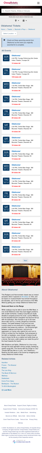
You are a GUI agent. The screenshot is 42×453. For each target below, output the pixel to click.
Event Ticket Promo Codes (11, 419)
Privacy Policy (33, 419)
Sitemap (20, 423)
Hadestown (5, 378)
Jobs (18, 412)
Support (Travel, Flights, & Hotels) (27, 405)
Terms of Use (24, 419)
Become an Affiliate (11, 416)
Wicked (4, 368)
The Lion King (6, 370)
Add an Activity (30, 416)
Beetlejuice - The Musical (10, 383)
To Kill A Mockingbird (9, 386)
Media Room (24, 412)
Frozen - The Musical (9, 365)
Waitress (4, 376)
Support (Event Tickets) (10, 409)
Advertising (33, 412)
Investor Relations (10, 412)
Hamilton (5, 362)
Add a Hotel (21, 416)
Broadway (25, 297)
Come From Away (8, 381)
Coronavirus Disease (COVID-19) (28, 409)
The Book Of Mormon (9, 373)
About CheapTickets (10, 405)
